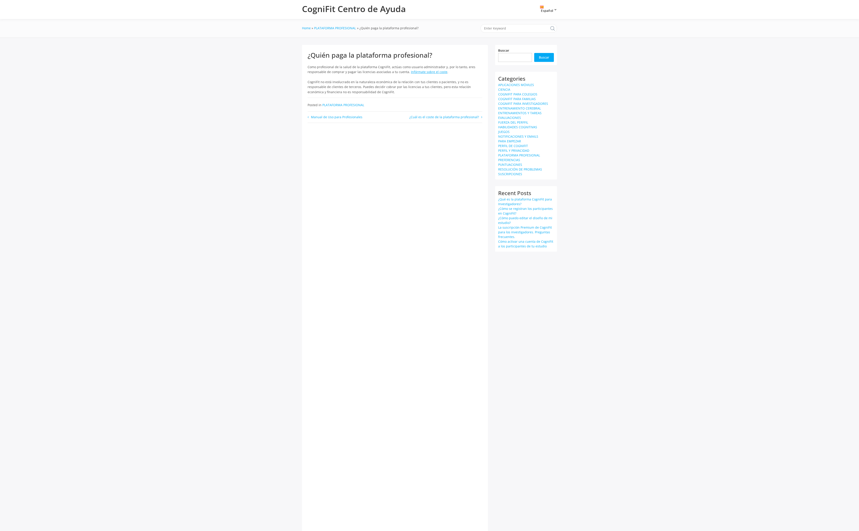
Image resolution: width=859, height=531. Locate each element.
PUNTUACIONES (510, 164)
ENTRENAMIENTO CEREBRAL (519, 108)
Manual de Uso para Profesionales (336, 117)
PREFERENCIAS (509, 160)
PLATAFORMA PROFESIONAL (343, 105)
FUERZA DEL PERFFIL (513, 122)
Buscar (503, 50)
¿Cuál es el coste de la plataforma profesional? (444, 117)
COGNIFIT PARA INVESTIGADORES (523, 103)
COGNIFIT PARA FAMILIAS (517, 99)
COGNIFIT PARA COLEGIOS (517, 94)
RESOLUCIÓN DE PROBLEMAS (520, 169)
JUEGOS (504, 132)
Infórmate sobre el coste (429, 72)
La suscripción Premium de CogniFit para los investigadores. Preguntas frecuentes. (525, 232)
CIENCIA (504, 89)
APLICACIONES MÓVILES (516, 85)
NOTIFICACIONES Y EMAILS (518, 136)
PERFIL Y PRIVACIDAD (513, 150)
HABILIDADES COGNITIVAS (517, 127)
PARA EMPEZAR (509, 141)
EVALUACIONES (509, 118)
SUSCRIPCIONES (510, 174)
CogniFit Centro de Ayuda (354, 9)
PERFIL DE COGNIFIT (513, 146)
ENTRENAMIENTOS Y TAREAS (520, 113)
